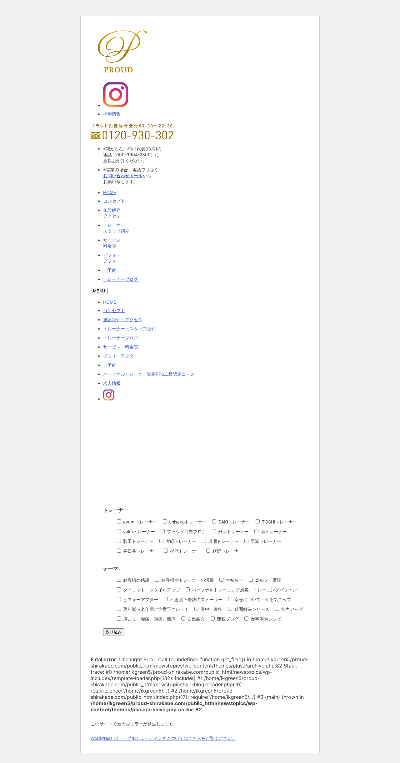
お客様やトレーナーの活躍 (187, 580)
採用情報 (112, 113)
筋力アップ (291, 609)
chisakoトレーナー (187, 521)
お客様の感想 (135, 580)
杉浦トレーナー (185, 551)
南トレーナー (273, 531)
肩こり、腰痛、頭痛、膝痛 (149, 618)
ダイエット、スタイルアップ (151, 589)
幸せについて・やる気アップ (262, 599)
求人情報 (112, 383)
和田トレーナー (138, 541)
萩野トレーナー (227, 551)
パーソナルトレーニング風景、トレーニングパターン (244, 589)
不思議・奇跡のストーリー (195, 599)
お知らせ (233, 580)
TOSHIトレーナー (279, 521)
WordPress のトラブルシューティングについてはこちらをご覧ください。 (163, 738)
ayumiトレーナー (139, 521)
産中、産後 (210, 609)
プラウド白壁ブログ (186, 531)
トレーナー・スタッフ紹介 (129, 328)
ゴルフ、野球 (267, 580)
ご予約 (109, 270)
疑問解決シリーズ (251, 609)
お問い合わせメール (122, 175)
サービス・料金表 (120, 346)
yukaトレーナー (138, 531)
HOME (109, 192)
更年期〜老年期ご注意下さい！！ (155, 609)
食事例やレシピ (265, 618)
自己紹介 (195, 618)
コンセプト (114, 201)
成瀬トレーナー (223, 541)
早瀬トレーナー (265, 541)
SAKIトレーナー (233, 521)
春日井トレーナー (140, 551)
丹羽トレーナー (233, 531)
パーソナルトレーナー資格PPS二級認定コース (149, 374)
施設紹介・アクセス (122, 319)
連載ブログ (227, 618)
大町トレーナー (180, 541)
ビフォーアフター (120, 355)
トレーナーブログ (120, 279)
